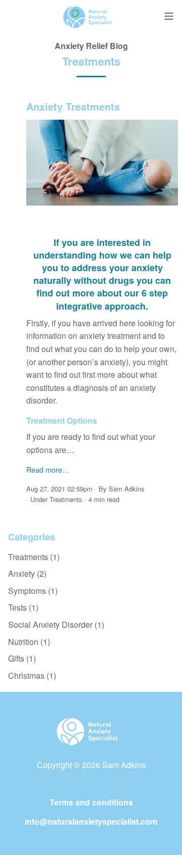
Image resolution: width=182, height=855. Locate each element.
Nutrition (29, 641)
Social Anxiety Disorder (56, 624)
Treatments (66, 499)
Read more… (47, 470)
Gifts (22, 658)
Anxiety (27, 573)
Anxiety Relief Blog (91, 46)
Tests (23, 607)
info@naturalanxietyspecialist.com (91, 821)
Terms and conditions (91, 802)
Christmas (32, 675)
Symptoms (33, 590)
